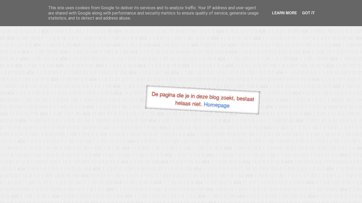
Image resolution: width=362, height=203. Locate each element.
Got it (308, 12)
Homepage (217, 104)
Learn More (284, 12)
